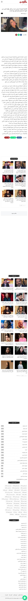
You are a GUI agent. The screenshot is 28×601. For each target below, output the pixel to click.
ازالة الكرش (24, 490)
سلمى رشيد (9, 507)
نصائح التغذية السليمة (22, 581)
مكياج (25, 577)
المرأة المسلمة (23, 547)
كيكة (15, 512)
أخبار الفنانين (24, 485)
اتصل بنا (6, 595)
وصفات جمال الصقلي (22, 585)
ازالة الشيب (8, 488)
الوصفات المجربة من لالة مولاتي (20, 549)
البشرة (11, 490)
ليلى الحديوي (24, 514)
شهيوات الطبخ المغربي (23, 436)
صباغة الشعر (24, 510)
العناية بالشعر (25, 439)
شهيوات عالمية (24, 465)
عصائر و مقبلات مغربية (23, 463)
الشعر (5, 490)
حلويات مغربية (24, 444)
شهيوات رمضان (24, 468)
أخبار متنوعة (25, 428)
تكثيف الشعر (24, 503)
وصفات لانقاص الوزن (23, 471)
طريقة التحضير (16, 510)
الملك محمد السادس (10, 494)
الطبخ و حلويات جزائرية (22, 537)
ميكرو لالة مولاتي (24, 431)
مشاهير (17, 514)
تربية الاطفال (23, 551)
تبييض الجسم (23, 499)
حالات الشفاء (24, 505)
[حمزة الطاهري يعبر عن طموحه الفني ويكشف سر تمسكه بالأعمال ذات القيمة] (20, 165)
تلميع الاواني (16, 503)
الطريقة (24, 492)
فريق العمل (15, 595)
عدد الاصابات (8, 510)
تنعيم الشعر (9, 503)
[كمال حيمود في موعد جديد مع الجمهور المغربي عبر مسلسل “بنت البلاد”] (20, 178)
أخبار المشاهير (24, 447)
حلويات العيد (25, 473)
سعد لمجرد (24, 507)
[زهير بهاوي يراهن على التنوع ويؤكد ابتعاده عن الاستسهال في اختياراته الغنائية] (21, 364)
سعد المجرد (10, 505)
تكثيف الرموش (9, 501)
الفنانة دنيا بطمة (17, 492)
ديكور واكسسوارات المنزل (21, 559)
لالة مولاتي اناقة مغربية (23, 457)
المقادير (24, 494)
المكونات (18, 494)
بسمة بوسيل (24, 496)
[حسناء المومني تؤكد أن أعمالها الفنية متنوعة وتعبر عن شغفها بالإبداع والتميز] (7, 350)
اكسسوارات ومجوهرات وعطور (21, 531)
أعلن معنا (10, 595)
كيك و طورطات (24, 452)
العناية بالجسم (24, 455)
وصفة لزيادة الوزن (23, 516)
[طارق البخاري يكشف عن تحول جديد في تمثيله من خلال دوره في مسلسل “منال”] (7, 165)
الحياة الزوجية (23, 535)
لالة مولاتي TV (25, 442)
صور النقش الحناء (23, 567)
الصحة (26, 449)
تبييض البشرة (8, 496)
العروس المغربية (23, 539)
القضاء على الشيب (8, 492)
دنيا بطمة (16, 505)
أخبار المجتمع (25, 426)
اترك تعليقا (13, 213)
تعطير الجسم (24, 501)
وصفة (12, 514)
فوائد (20, 512)
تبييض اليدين (5, 499)
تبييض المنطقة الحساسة (14, 499)
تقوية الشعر (16, 501)
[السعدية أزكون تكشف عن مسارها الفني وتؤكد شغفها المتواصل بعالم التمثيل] (21, 350)
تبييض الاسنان (16, 496)
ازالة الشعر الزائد (15, 488)
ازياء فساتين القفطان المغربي (22, 460)
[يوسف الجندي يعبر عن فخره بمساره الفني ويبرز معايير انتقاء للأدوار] (20, 193)
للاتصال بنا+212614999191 (21, 479)
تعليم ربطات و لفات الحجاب (21, 553)
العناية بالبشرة (24, 434)
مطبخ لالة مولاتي (23, 575)
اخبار (1, 13)
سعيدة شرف (17, 507)
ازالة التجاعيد (24, 488)
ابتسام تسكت (8, 485)
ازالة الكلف (16, 490)
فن (25, 512)
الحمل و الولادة (23, 533)
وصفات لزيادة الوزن (24, 476)
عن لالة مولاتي (20, 595)
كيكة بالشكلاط (9, 512)
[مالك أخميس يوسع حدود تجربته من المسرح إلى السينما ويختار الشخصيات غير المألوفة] (21, 337)
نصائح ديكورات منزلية (22, 583)
